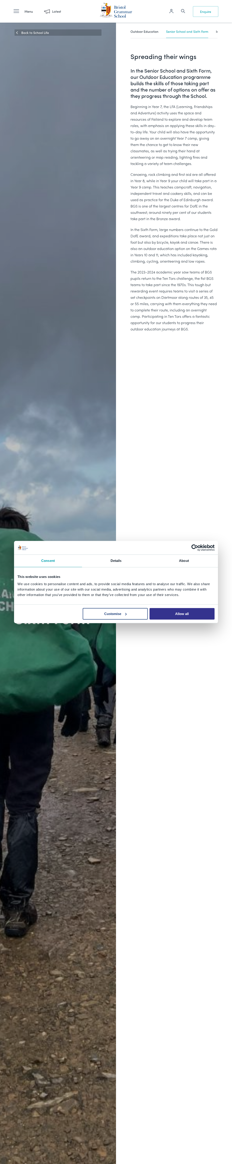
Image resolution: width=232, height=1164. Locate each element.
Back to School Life (35, 32)
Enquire (205, 11)
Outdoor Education (144, 31)
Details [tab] (116, 561)
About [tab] (184, 561)
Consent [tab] (48, 561)
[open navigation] (19, 11)
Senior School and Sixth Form (187, 31)
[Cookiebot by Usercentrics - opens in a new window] (195, 547)
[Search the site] (183, 12)
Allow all (182, 614)
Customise (112, 614)
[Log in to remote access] (171, 12)
